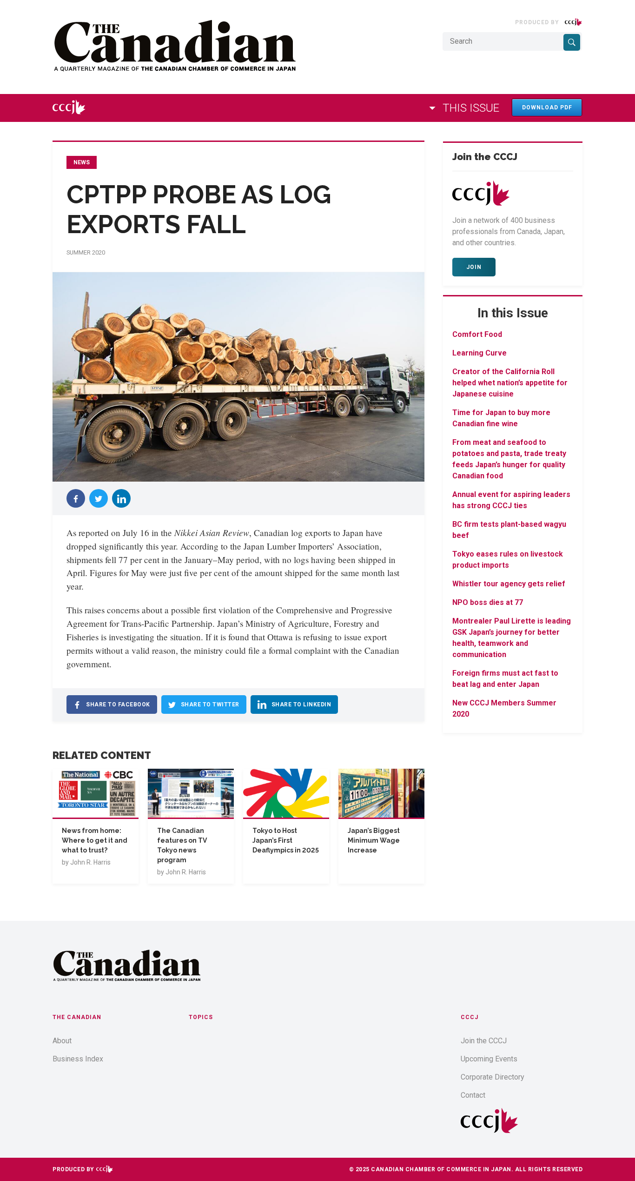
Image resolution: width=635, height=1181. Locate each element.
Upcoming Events (489, 1058)
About (62, 1040)
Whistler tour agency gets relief (508, 583)
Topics (201, 1017)
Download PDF (547, 107)
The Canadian (77, 1017)
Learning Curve (479, 353)
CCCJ (469, 1017)
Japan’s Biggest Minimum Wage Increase (374, 840)
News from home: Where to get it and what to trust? (94, 840)
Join (474, 267)
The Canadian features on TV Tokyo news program (182, 845)
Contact (473, 1095)
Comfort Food (477, 334)
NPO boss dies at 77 (487, 602)
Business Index (78, 1058)
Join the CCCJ (484, 1040)
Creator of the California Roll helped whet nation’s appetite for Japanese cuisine (510, 382)
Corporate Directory (492, 1077)
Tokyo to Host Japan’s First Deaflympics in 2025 (285, 840)
